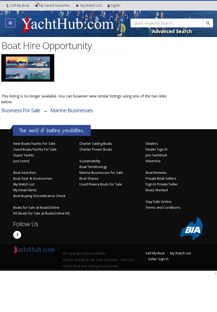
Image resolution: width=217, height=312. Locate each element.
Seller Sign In (158, 259)
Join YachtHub (156, 155)
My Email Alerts (25, 190)
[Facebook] (17, 235)
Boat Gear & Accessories (32, 178)
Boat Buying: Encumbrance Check (39, 196)
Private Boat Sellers (161, 178)
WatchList (91, 5)
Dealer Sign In (157, 149)
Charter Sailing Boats (95, 143)
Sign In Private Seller (162, 184)
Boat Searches (24, 172)
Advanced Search (172, 31)
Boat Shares (89, 178)
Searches (54, 5)
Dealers (152, 143)
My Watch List (23, 184)
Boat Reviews (156, 172)
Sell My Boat (19, 5)
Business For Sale (20, 110)
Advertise (153, 161)
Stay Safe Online (158, 201)
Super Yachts (23, 155)
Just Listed (21, 161)
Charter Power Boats (95, 149)
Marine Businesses (71, 110)
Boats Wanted (157, 190)
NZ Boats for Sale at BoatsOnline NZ (41, 213)
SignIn (115, 5)
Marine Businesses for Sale (101, 172)
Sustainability (89, 161)
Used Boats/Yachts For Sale (35, 149)
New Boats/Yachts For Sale (34, 143)
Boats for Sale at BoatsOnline (36, 207)
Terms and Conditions (163, 207)
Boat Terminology (93, 167)
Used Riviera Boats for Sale (100, 184)
